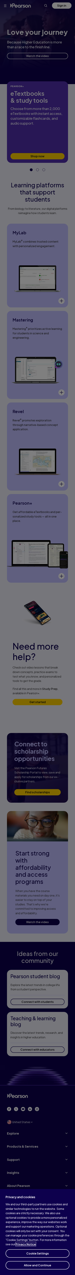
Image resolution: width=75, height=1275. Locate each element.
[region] (37, 1232)
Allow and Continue (37, 1265)
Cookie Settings (37, 1253)
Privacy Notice (26, 1244)
